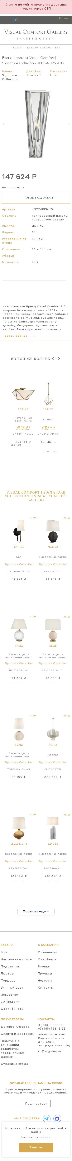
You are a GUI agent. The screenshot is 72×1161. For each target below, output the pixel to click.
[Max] (56, 1118)
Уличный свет (12, 988)
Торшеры (8, 980)
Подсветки (10, 966)
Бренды (44, 966)
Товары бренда (15, 336)
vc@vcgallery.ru (49, 1051)
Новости (45, 980)
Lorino (55, 75)
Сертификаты (12, 1009)
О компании (47, 952)
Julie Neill (33, 75)
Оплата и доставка (17, 1034)
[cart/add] (28, 451)
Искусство (9, 995)
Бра (4, 952)
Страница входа (14, 1064)
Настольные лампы (16, 959)
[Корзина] (56, 20)
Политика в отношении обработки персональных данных (12, 1049)
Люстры (7, 973)
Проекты (45, 973)
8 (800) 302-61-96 (51, 1025)
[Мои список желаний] (46, 20)
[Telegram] (15, 20)
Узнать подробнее (35, 1137)
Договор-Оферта (15, 1027)
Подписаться (36, 1103)
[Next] (58, 358)
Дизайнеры (47, 959)
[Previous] (53, 358)
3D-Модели (10, 1002)
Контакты (46, 988)
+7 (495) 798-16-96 (52, 1029)
